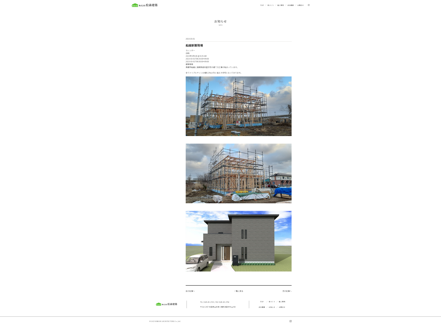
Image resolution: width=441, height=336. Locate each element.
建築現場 (189, 64)
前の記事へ (190, 291)
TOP (262, 5)
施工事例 (280, 5)
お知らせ (272, 307)
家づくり (270, 5)
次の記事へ (287, 291)
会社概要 (290, 5)
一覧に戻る (238, 291)
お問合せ (300, 5)
